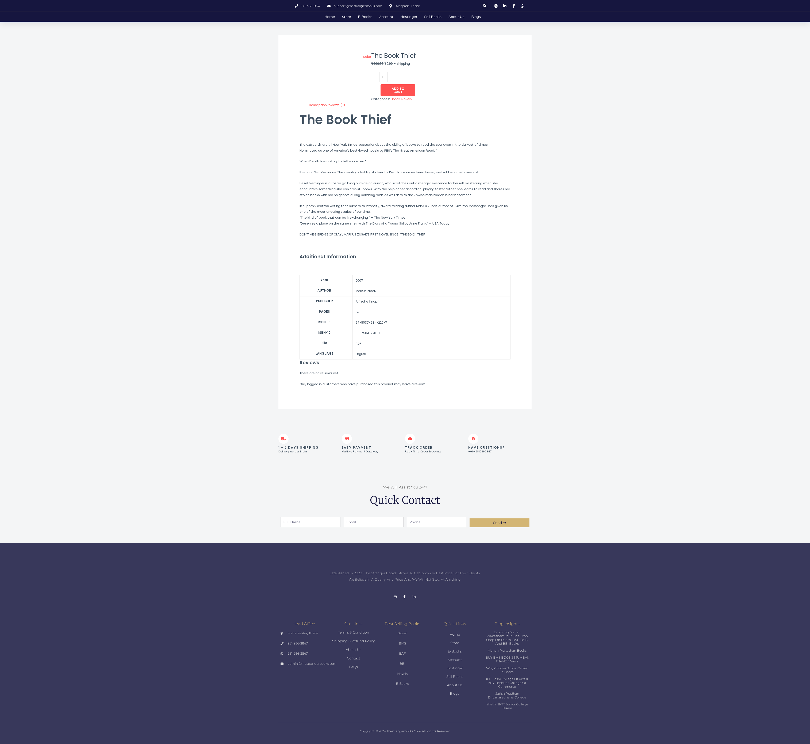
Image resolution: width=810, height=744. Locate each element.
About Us (456, 17)
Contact (353, 658)
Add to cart (398, 90)
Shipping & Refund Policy (353, 641)
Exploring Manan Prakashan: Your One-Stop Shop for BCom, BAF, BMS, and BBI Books (507, 638)
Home (329, 17)
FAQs (353, 667)
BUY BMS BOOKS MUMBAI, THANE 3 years (507, 659)
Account (386, 17)
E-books (365, 17)
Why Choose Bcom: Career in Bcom (507, 670)
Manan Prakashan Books (507, 650)
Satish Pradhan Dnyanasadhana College (507, 695)
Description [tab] (318, 105)
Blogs (476, 17)
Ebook (395, 99)
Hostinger (408, 17)
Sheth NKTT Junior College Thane (507, 706)
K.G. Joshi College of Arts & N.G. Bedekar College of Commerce (507, 683)
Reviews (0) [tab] (336, 105)
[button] (485, 6)
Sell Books (432, 17)
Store (346, 17)
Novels (406, 99)
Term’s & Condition (353, 632)
